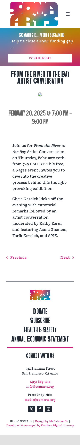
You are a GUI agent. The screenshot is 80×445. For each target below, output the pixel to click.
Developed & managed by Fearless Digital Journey (40, 425)
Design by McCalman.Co (51, 421)
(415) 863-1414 (40, 382)
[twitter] (31, 409)
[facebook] (40, 409)
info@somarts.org (40, 387)
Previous (18, 257)
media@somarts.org (40, 400)
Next (65, 257)
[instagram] (48, 409)
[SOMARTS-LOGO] (34, 4)
